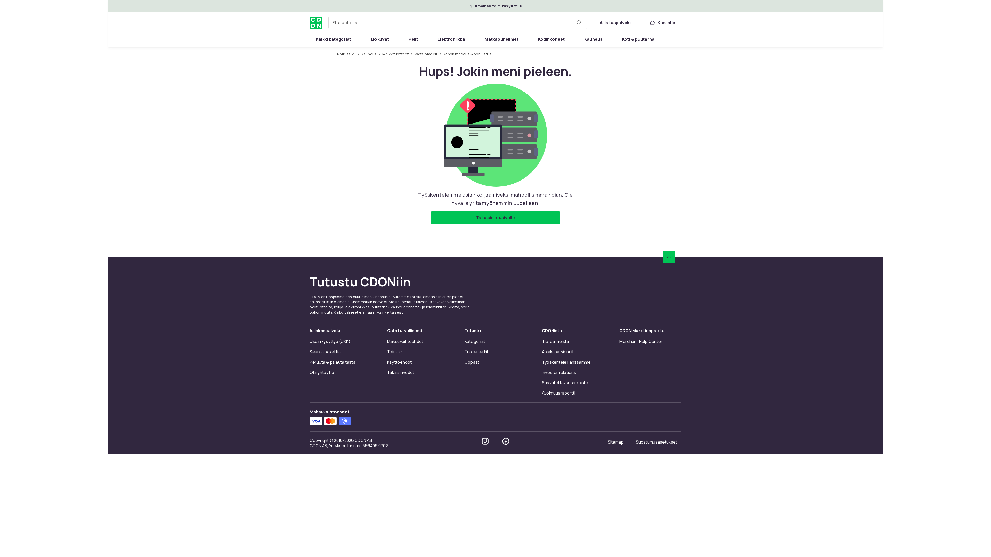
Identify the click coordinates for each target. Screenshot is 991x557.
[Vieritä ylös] (669, 257)
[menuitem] (333, 39)
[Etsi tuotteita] (579, 23)
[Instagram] (485, 441)
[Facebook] (506, 441)
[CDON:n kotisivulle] (316, 23)
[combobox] (457, 23)
